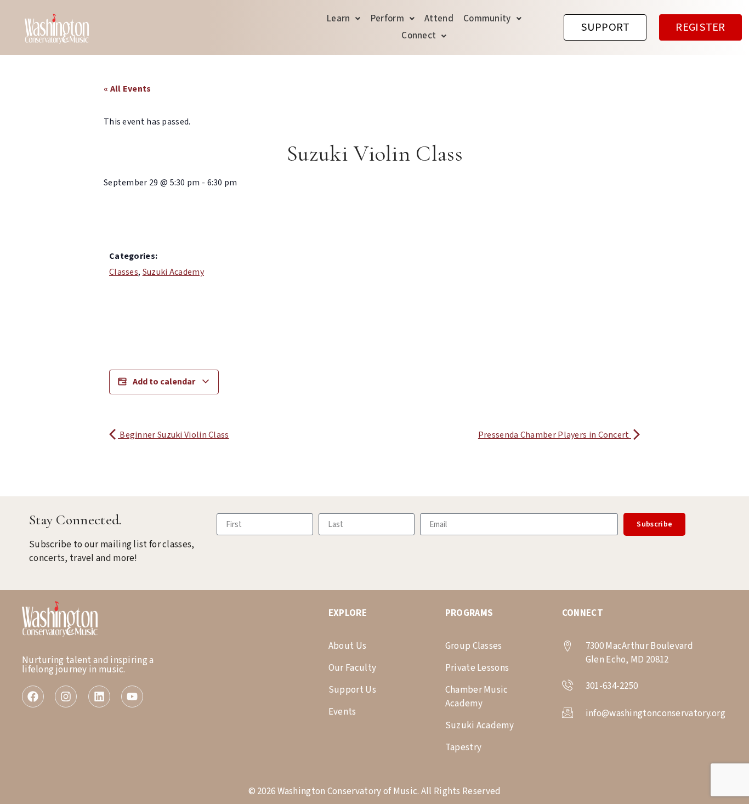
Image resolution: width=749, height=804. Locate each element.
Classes (123, 272)
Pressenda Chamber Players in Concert (554, 435)
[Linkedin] (99, 696)
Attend (438, 18)
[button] (344, 18)
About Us (347, 646)
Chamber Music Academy (476, 697)
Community (487, 18)
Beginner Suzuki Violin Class (173, 435)
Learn (338, 18)
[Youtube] (132, 696)
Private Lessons (477, 668)
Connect (418, 35)
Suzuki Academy (173, 272)
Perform (387, 18)
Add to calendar (164, 382)
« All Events (127, 89)
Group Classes (473, 646)
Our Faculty (352, 668)
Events (342, 711)
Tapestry (463, 747)
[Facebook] (33, 696)
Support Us (352, 690)
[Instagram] (66, 696)
